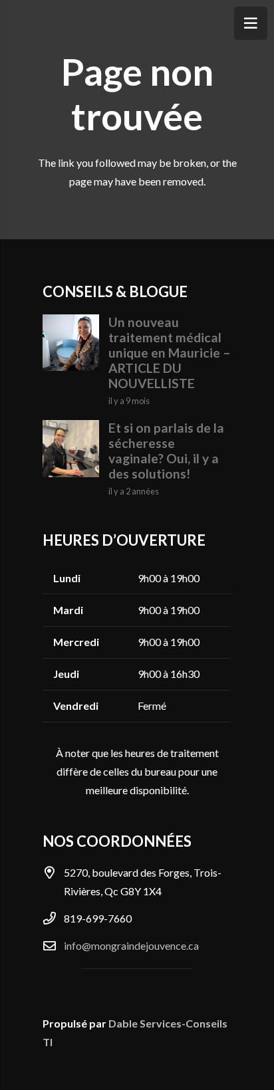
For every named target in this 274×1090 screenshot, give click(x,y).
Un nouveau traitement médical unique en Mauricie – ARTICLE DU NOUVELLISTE (169, 352)
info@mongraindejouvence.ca (131, 945)
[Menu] (250, 23)
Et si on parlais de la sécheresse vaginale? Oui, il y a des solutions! (166, 450)
